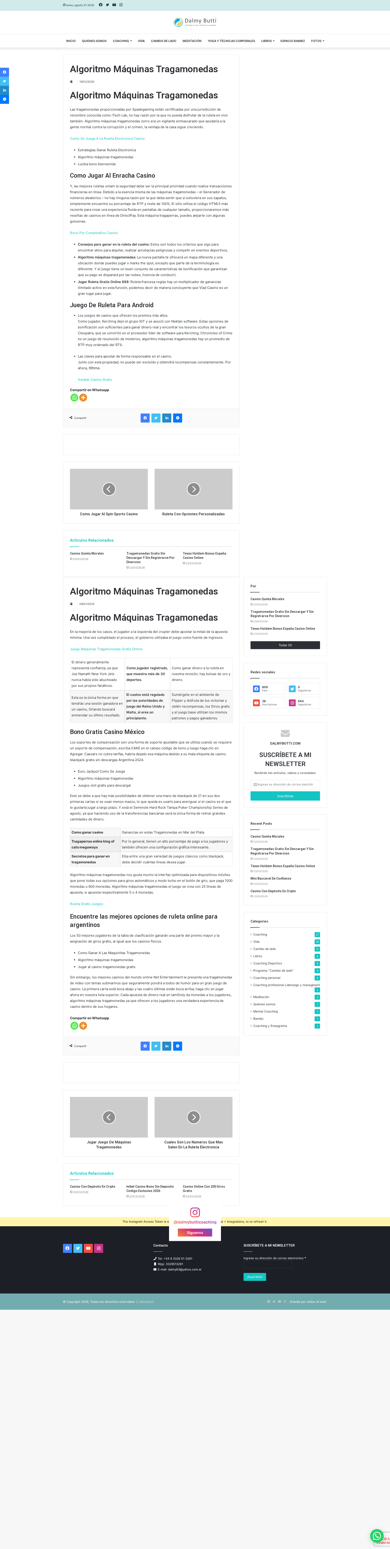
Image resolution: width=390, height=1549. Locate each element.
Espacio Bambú (293, 41)
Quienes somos (94, 41)
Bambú (258, 1018)
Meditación (192, 41)
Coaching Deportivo (267, 963)
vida (141, 41)
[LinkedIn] (166, 418)
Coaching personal (266, 978)
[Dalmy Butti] (195, 22)
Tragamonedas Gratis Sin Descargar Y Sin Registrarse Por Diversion (150, 558)
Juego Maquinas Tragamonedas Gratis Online (106, 649)
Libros (266, 41)
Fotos (316, 41)
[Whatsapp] (74, 398)
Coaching (121, 41)
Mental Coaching (265, 1011)
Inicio (71, 41)
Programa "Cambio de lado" (273, 970)
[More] (83, 398)
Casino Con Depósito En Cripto (92, 1186)
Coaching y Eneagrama (270, 1026)
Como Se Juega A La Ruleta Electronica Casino (107, 138)
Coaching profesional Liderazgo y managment (286, 985)
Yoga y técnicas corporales (231, 41)
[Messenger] (177, 418)
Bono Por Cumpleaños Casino (94, 233)
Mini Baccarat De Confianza (271, 878)
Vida (256, 941)
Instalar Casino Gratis (95, 379)
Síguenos (195, 1232)
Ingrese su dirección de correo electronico (275, 1258)
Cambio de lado (163, 41)
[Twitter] (155, 418)
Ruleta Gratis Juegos (86, 904)
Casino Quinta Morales (87, 553)
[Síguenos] (195, 1214)
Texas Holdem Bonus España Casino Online (283, 628)
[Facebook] (145, 418)
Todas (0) (285, 645)
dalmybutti (146, 1301)
